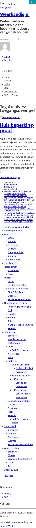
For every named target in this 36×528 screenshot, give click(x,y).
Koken (11, 281)
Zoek (32, 2)
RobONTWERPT (7, 526)
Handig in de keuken (18, 289)
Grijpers (12, 256)
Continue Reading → (10, 177)
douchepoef (20, 202)
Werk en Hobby (11, 448)
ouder (18, 211)
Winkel (7, 81)
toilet (30, 217)
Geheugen (13, 430)
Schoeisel (12, 336)
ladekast (30, 209)
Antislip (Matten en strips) (20, 325)
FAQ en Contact (11, 95)
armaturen (9, 196)
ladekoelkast (9, 211)
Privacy (7, 494)
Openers (12, 296)
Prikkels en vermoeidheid (20, 444)
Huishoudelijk (15, 260)
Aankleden (13, 270)
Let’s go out (17, 379)
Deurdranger (14, 245)
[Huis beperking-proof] (10, 117)
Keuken (7, 278)
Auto (10, 357)
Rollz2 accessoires (20, 350)
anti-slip (15, 194)
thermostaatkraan (21, 215)
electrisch (8, 207)
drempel (19, 204)
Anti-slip (12, 241)
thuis (32, 215)
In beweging (10, 332)
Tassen (15, 423)
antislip (22, 194)
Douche (12, 314)
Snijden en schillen (17, 285)
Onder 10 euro (11, 470)
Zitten (11, 238)
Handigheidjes (11, 263)
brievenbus (21, 200)
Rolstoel (12, 415)
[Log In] (5, 50)
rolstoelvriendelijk (12, 213)
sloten (32, 213)
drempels (28, 204)
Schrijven (12, 452)
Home (7, 77)
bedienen (22, 196)
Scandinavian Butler (22, 376)
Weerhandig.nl (15, 14)
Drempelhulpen (16, 252)
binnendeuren (20, 198)
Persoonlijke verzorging (19, 307)
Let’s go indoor (19, 390)
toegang (7, 217)
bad (16, 196)
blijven (30, 198)
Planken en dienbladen (19, 299)
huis (24, 207)
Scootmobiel (14, 408)
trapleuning (17, 220)
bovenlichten (10, 200)
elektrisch (17, 207)
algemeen (18, 191)
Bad (10, 310)
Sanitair (12, 318)
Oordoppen (13, 437)
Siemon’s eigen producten (17, 227)
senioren (25, 213)
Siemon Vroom (10, 185)
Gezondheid (10, 426)
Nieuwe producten (13, 231)
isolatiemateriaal (11, 209)
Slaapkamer (11, 267)
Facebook (8, 476)
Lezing (7, 84)
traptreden (28, 220)
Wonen (7, 234)
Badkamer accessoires (16, 303)
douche (30, 200)
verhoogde (18, 222)
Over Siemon (10, 92)
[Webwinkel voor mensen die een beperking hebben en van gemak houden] (8, 4)
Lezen (11, 463)
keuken (23, 209)
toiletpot (8, 220)
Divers (11, 274)
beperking (8, 198)
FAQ (6, 497)
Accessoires (13, 354)
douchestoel (9, 204)
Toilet (11, 321)
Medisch (12, 434)
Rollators (12, 361)
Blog (6, 88)
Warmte (12, 441)
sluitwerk (8, 215)
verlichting (28, 222)
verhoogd (8, 222)
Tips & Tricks (9, 187)
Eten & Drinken (15, 292)
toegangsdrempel (20, 217)
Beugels (12, 249)
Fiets (10, 412)
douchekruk (9, 202)
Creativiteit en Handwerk (20, 459)
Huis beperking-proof (17, 128)
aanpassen (9, 191)
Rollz (10, 347)
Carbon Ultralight (20, 365)
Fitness (11, 455)
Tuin (10, 466)
